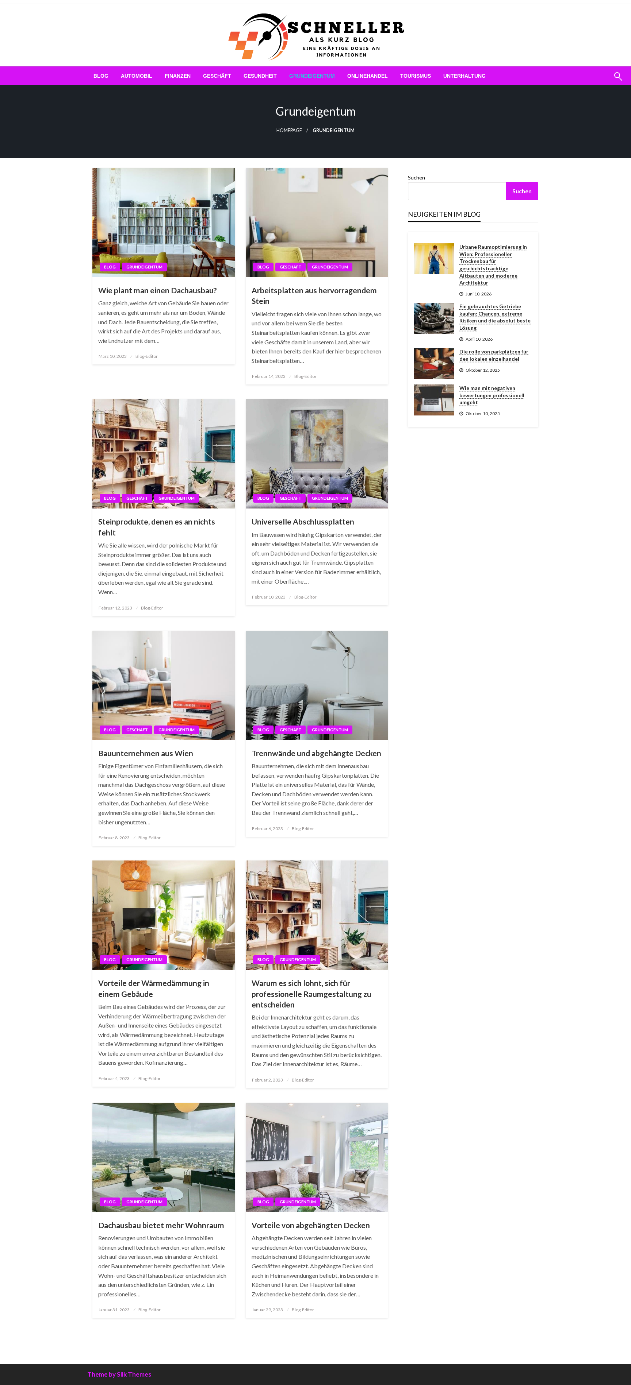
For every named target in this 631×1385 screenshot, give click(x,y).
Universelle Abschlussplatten (303, 521)
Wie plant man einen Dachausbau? (157, 290)
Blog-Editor (146, 356)
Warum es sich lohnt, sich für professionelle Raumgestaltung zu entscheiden (311, 993)
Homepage (289, 130)
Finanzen (178, 76)
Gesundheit (260, 76)
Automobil (136, 76)
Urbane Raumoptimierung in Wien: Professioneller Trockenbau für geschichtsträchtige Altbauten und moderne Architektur (493, 265)
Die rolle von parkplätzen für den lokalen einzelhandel (493, 355)
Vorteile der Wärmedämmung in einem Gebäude (153, 988)
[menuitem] (101, 76)
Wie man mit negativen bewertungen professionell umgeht (491, 395)
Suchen (416, 177)
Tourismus (415, 76)
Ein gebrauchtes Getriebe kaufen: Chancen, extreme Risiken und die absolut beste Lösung (495, 317)
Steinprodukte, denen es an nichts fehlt (156, 527)
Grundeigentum (312, 76)
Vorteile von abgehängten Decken (311, 1225)
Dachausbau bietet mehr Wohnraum (161, 1225)
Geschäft (217, 76)
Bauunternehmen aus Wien (145, 753)
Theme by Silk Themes (119, 1374)
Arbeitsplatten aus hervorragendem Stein (314, 295)
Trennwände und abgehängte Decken (316, 753)
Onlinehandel (367, 76)
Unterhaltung (464, 76)
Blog (100, 76)
